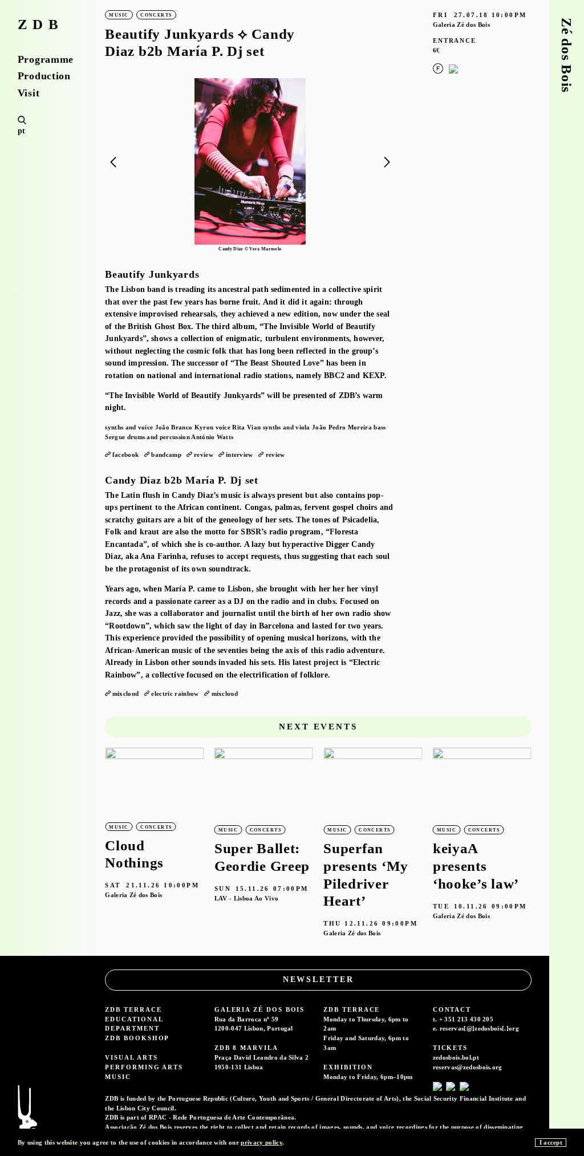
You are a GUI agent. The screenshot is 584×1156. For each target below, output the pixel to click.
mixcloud (125, 693)
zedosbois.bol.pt (456, 1057)
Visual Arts (131, 1057)
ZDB (41, 25)
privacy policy (261, 1142)
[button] (387, 162)
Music (118, 1076)
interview (239, 454)
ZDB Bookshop (137, 1038)
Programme (46, 59)
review (203, 454)
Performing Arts (144, 1067)
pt (22, 131)
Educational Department (134, 1024)
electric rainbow (174, 693)
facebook (125, 454)
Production (44, 76)
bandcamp (166, 454)
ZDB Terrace (133, 1009)
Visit (29, 93)
